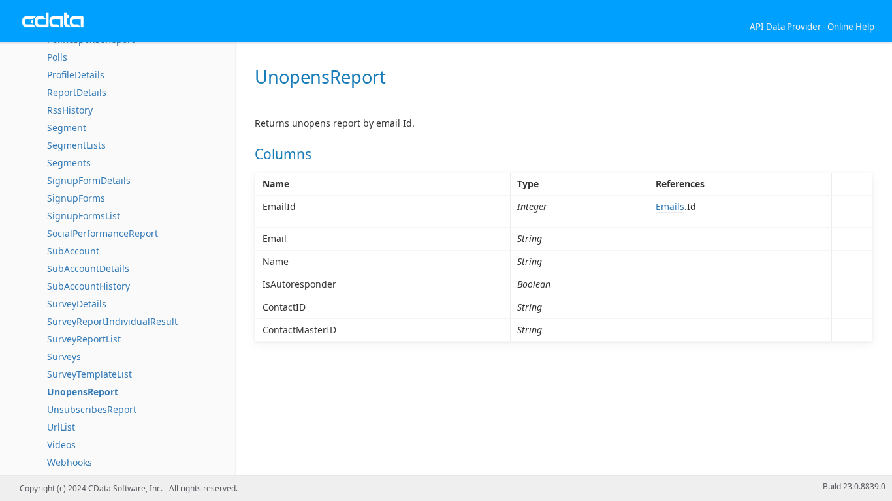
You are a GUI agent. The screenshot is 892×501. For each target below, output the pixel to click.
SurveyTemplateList (89, 374)
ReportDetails (76, 92)
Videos (61, 444)
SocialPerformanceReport (102, 233)
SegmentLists (76, 145)
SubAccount (73, 251)
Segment (66, 127)
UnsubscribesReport (91, 409)
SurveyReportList (84, 339)
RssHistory (70, 110)
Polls (57, 57)
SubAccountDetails (88, 268)
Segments (69, 163)
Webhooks (69, 462)
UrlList (61, 427)
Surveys (64, 356)
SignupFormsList (83, 215)
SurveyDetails (76, 303)
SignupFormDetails (89, 180)
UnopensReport (82, 392)
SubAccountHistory (88, 286)
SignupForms (76, 198)
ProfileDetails (75, 74)
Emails (670, 206)
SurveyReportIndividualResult (112, 321)
